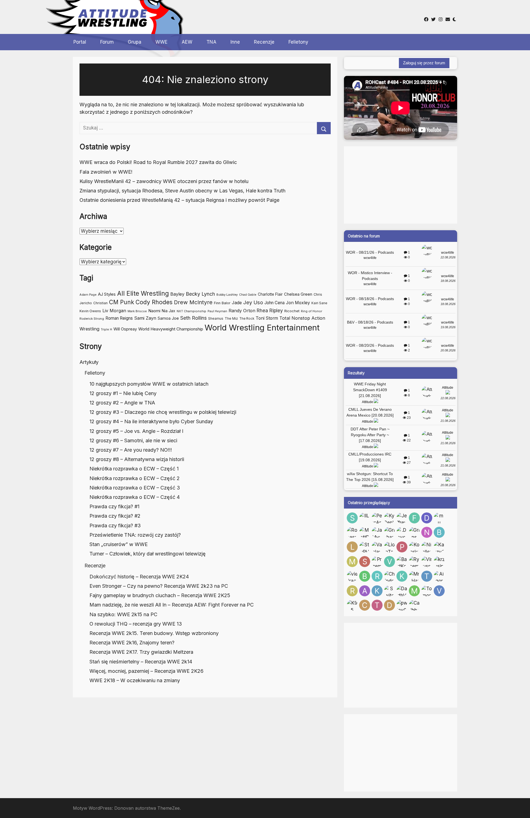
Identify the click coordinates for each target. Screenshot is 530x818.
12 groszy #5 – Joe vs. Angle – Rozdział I (136, 431)
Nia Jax (168, 310)
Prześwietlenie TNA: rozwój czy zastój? (135, 535)
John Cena (274, 302)
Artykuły (89, 362)
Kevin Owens (90, 311)
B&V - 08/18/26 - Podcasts (370, 322)
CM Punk (121, 302)
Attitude (367, 402)
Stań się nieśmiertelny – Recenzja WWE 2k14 (140, 662)
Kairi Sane (319, 303)
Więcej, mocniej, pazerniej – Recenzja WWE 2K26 (146, 671)
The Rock (246, 319)
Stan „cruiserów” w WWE (118, 544)
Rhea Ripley (270, 310)
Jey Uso (253, 302)
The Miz (231, 318)
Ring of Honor (311, 311)
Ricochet (292, 311)
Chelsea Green (298, 294)
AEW (187, 42)
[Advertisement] (253, 16)
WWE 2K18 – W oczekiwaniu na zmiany (134, 680)
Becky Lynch (200, 294)
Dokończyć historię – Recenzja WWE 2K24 (139, 576)
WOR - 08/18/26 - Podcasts (370, 299)
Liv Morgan (114, 310)
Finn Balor (222, 303)
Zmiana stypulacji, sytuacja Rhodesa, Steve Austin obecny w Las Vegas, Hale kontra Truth (182, 191)
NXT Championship (191, 311)
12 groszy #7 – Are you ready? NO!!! (130, 450)
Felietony (298, 42)
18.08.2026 (448, 280)
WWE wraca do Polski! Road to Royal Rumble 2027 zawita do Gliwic (158, 162)
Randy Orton (242, 310)
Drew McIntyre (193, 302)
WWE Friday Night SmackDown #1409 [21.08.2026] (370, 390)
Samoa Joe (168, 318)
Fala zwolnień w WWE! (106, 172)
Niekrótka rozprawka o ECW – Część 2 (134, 478)
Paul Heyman (217, 311)
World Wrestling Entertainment (262, 327)
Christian (100, 303)
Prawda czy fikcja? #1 (114, 506)
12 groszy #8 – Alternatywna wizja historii (136, 459)
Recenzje (264, 42)
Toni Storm (267, 318)
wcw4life (370, 258)
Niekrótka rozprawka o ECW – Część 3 (134, 488)
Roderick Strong (92, 319)
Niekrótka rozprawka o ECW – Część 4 (134, 497)
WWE (161, 42)
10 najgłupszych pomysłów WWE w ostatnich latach (148, 384)
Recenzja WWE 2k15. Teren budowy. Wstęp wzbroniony (154, 633)
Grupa (134, 42)
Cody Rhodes (154, 302)
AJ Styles (107, 294)
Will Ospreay (125, 329)
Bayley (177, 294)
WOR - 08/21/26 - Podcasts (370, 252)
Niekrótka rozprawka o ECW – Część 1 (134, 469)
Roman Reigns (119, 318)
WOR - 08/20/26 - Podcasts (370, 345)
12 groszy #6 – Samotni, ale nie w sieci (133, 440)
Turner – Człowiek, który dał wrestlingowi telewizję (147, 554)
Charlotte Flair (270, 294)
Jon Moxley (298, 302)
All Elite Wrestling (143, 293)
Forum (107, 42)
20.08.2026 (448, 350)
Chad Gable (247, 295)
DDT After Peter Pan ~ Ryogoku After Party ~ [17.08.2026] (370, 435)
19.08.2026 (448, 327)
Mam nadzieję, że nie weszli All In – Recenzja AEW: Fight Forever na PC (171, 605)
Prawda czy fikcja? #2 (115, 516)
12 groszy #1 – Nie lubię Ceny (123, 393)
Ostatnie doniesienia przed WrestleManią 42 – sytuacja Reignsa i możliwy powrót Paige (179, 200)
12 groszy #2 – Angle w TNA (122, 403)
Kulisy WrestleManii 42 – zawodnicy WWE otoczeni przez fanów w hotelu (164, 181)
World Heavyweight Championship (170, 329)
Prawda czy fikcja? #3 (115, 525)
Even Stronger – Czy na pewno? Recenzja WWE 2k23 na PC (158, 586)
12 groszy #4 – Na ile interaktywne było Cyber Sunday (151, 421)
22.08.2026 (448, 257)
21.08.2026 (448, 420)
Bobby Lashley (227, 295)
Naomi (154, 310)
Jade (237, 302)
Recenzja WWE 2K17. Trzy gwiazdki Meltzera (141, 652)
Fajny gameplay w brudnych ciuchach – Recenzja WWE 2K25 (159, 595)
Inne (235, 42)
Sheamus (215, 318)
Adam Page (88, 295)
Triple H (106, 329)
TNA (211, 42)
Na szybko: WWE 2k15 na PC (123, 614)
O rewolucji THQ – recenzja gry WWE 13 (135, 624)
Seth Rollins (193, 318)
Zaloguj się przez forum (424, 62)
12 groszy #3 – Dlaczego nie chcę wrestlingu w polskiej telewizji (162, 412)
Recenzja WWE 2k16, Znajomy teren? (131, 642)
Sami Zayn (145, 318)
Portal (79, 42)
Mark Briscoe (137, 311)
